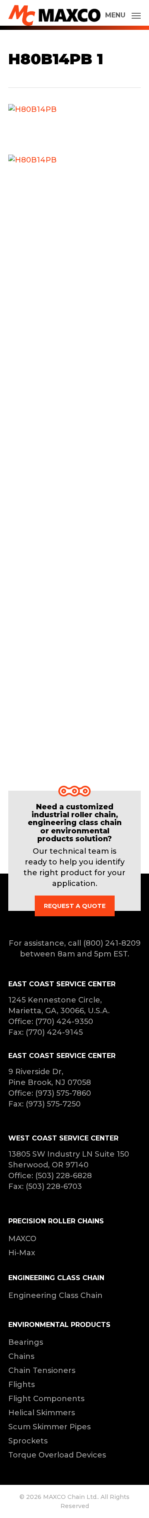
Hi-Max (21, 1252)
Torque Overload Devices (57, 1455)
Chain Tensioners (41, 1370)
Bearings (25, 1342)
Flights (21, 1384)
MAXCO (22, 1238)
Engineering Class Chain (55, 1295)
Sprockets (28, 1440)
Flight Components (46, 1398)
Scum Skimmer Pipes (49, 1426)
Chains (21, 1356)
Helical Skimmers (41, 1412)
